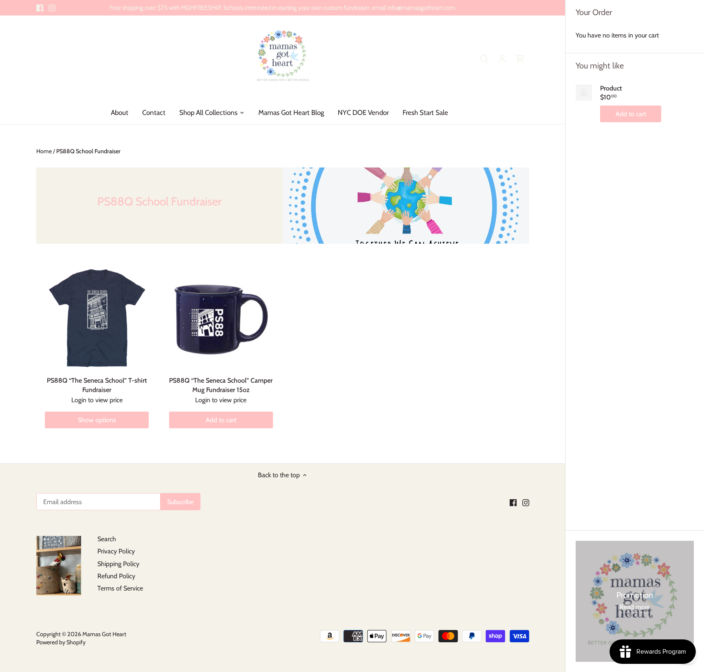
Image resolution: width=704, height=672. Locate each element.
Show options (97, 420)
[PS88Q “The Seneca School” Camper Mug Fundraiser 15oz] (221, 317)
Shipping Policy (118, 564)
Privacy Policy (116, 551)
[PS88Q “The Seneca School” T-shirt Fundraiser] (97, 317)
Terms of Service (120, 588)
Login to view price (97, 400)
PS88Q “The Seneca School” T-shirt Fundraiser (97, 385)
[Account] (502, 58)
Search (106, 539)
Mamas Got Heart (104, 634)
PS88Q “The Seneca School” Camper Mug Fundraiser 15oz (221, 385)
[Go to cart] (520, 58)
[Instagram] (51, 7)
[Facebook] (39, 7)
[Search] (484, 58)
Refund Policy (116, 576)
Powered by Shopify (61, 642)
